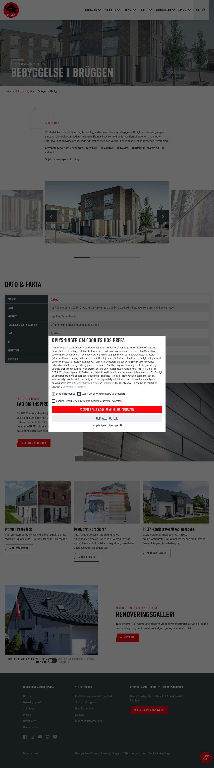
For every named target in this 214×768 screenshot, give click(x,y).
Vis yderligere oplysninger (105, 425)
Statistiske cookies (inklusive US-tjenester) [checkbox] (103, 393)
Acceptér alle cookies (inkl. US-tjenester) (107, 409)
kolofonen (109, 383)
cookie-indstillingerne (74, 386)
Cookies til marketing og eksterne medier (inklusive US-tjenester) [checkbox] (89, 401)
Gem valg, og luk (107, 418)
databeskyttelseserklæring (85, 383)
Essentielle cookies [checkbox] (65, 393)
